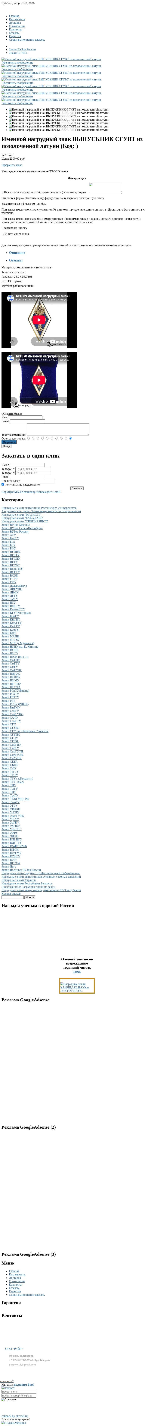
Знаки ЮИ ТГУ (12, 842)
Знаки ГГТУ (9, 578)
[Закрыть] (8, 1388)
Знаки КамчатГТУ (13, 609)
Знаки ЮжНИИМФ (14, 846)
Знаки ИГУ (9, 602)
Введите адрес (11, 480)
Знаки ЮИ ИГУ (12, 839)
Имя (5, 417)
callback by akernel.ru (15, 1416)
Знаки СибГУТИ (12, 751)
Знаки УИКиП (11, 809)
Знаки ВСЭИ (10, 575)
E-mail (6, 421)
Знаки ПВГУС (11, 673)
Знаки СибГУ (10, 748)
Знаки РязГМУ (11, 707)
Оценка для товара (14, 438)
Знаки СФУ (9, 768)
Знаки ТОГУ (10, 788)
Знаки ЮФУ (9, 859)
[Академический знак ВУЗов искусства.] (77, 990)
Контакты (15, 29)
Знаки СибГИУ (11, 744)
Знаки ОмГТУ (11, 663)
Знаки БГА (8, 541)
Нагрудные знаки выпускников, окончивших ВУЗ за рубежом (41, 890)
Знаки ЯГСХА (11, 863)
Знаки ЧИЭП (10, 836)
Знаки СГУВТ (11, 727)
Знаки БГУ (8, 545)
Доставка (15, 22)
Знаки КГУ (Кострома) (16, 612)
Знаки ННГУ (10, 653)
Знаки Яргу (9, 866)
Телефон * (8, 469)
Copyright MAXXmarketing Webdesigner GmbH (31, 491)
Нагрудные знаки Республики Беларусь (27, 883)
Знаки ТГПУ (10, 775)
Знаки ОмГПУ (11, 660)
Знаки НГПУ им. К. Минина (20, 646)
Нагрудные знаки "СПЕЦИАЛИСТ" (25, 521)
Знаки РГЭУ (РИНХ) (15, 704)
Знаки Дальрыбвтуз (14, 585)
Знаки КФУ (9, 633)
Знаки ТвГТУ (10, 771)
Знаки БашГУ (10, 538)
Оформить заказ (12, 165)
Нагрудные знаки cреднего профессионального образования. (41, 873)
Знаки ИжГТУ (11, 606)
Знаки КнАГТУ (12, 622)
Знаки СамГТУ (11, 721)
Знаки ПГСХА (11, 687)
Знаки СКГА (10, 761)
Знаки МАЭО (10, 639)
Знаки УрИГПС (12, 829)
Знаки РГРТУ (10, 697)
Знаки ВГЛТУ (11, 555)
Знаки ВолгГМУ (12, 568)
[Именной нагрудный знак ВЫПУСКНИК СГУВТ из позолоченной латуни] (59, 109)
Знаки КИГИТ (11, 619)
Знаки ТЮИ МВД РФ (15, 798)
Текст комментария (14, 434)
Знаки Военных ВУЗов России (21, 869)
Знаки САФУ (10, 717)
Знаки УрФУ (10, 832)
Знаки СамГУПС (12, 714)
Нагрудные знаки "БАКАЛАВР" (23, 518)
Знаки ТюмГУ (11, 802)
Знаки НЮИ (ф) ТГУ (15, 656)
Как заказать (17, 19)
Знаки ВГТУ (10, 562)
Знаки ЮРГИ (10, 849)
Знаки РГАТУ (10, 694)
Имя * (6, 465)
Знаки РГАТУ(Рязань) (15, 690)
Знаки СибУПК (12, 758)
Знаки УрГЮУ (11, 825)
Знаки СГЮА (10, 741)
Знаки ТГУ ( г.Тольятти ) (17, 778)
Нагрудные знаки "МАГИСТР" (22, 514)
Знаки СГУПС (11, 734)
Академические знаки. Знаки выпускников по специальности (41, 511)
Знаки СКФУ (10, 765)
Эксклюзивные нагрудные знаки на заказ (28, 886)
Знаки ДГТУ (10, 595)
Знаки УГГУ (9, 805)
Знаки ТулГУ (10, 795)
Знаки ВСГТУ (11, 572)
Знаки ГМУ (9, 582)
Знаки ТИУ (9, 785)
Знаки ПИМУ (10, 680)
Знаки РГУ (8, 700)
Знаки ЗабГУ (10, 599)
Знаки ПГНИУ (11, 677)
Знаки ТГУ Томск (13, 781)
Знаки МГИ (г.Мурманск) (18, 643)
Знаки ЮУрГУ (11, 856)
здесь (77, 972)
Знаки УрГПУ (10, 822)
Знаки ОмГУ (10, 666)
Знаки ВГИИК (11, 551)
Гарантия (15, 36)
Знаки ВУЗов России (15, 531)
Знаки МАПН (10, 636)
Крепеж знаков (11, 893)
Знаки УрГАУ (10, 819)
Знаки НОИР (10, 650)
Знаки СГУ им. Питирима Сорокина (25, 731)
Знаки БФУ (9, 548)
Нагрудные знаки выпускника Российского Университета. (39, 507)
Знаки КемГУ (10, 616)
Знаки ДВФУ (10, 592)
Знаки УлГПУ (10, 812)
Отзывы (14, 32)
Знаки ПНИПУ (11, 683)
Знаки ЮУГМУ (11, 853)
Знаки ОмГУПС (12, 670)
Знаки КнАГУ (11, 626)
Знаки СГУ (9, 724)
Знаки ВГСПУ (11, 558)
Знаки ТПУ (9, 792)
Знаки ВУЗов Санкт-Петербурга (22, 528)
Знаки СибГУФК (12, 754)
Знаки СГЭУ (10, 738)
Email (5, 476)
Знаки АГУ (9, 534)
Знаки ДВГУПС (12, 589)
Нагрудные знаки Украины (19, 880)
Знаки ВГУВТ (11, 565)
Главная (14, 15)
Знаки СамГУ (10, 710)
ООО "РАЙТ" (14, 1348)
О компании (17, 26)
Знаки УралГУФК (13, 815)
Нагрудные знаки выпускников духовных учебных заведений (41, 876)
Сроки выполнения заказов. (27, 39)
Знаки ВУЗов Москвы (16, 524)
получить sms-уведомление (22, 484)
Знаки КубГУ (10, 629)
